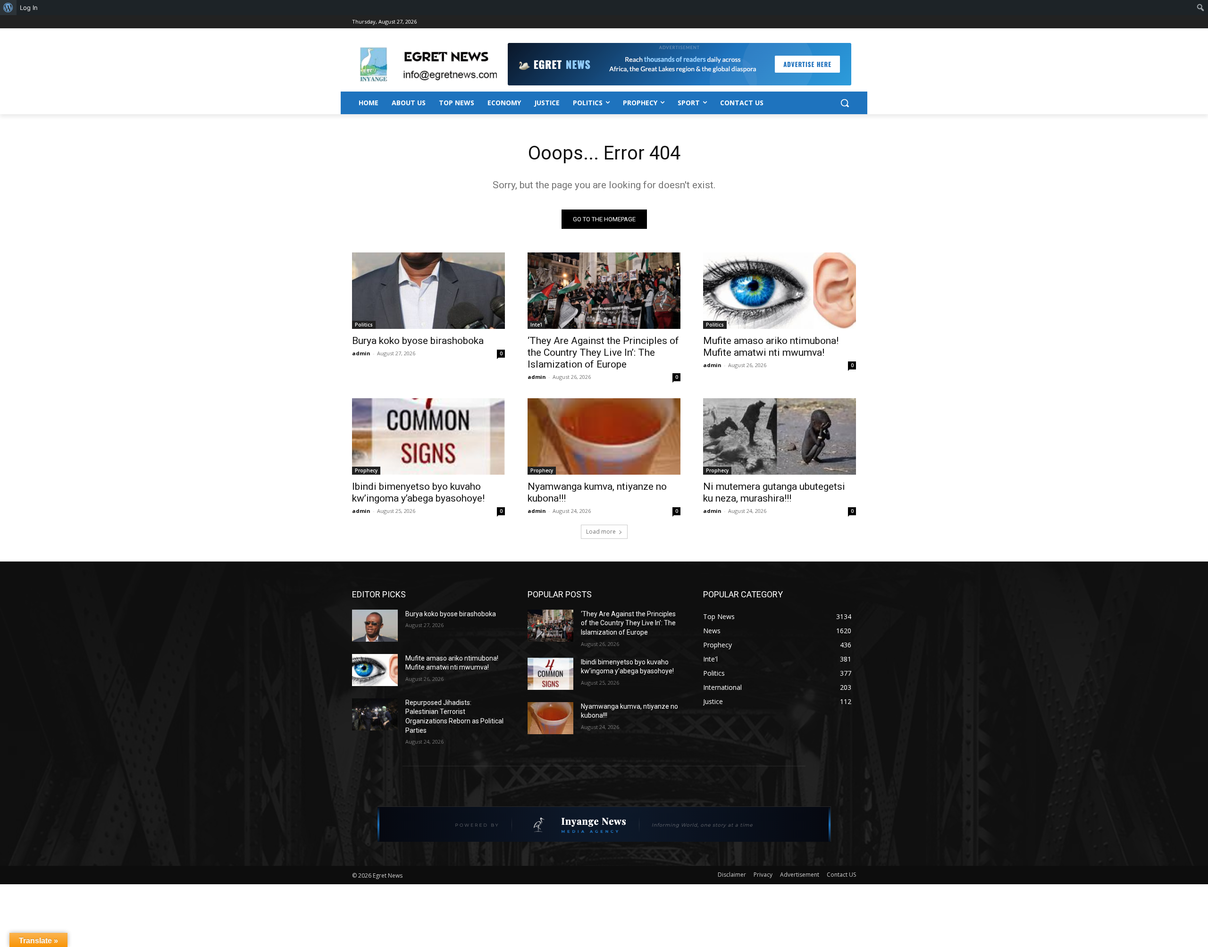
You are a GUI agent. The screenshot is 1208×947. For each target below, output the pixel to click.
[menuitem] (8, 7)
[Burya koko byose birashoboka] (428, 290)
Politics (364, 324)
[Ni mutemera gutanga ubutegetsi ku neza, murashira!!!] (779, 436)
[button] (844, 103)
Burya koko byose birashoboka (418, 340)
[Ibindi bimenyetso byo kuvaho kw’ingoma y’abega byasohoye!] (428, 436)
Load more (601, 532)
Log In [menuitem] (29, 7)
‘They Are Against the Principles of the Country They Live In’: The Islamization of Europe (603, 352)
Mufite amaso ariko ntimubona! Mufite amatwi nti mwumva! (771, 346)
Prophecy (366, 470)
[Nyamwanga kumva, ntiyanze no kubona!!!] (604, 436)
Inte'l (536, 324)
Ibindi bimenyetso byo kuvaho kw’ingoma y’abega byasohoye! (418, 492)
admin (361, 353)
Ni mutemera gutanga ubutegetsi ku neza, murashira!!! (774, 492)
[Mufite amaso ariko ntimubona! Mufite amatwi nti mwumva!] (779, 290)
